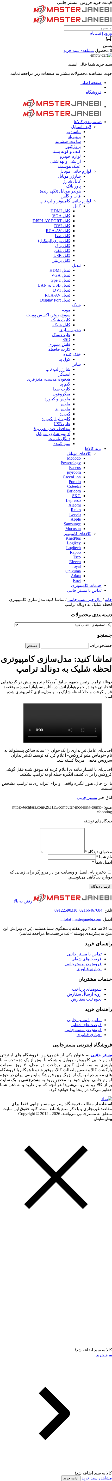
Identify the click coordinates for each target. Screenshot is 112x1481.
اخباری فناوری (89, 969)
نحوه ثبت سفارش (86, 999)
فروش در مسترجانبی (83, 964)
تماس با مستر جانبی (84, 954)
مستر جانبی (87, 797)
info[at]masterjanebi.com (80, 919)
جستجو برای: (101, 645)
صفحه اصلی (91, 82)
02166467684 (90, 910)
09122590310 (65, 910)
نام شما (104, 856)
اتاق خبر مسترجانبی (84, 599)
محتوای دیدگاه (98, 852)
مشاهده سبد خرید (96, 1478)
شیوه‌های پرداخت (87, 989)
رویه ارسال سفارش (84, 994)
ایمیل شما (102, 862)
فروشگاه (94, 92)
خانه (108, 599)
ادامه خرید (70, 1478)
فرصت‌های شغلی (86, 959)
